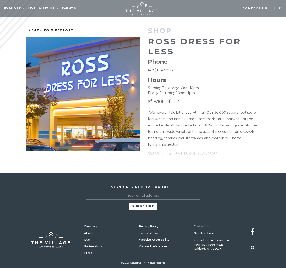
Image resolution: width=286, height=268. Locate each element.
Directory (90, 226)
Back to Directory (51, 30)
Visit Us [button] (47, 8)
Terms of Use (148, 233)
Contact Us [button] (255, 8)
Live (32, 8)
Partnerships (93, 246)
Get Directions (204, 233)
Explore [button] (13, 8)
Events (69, 8)
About (88, 233)
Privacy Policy (148, 226)
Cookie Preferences (153, 246)
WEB (158, 101)
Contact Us (201, 226)
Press (88, 252)
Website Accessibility (154, 239)
